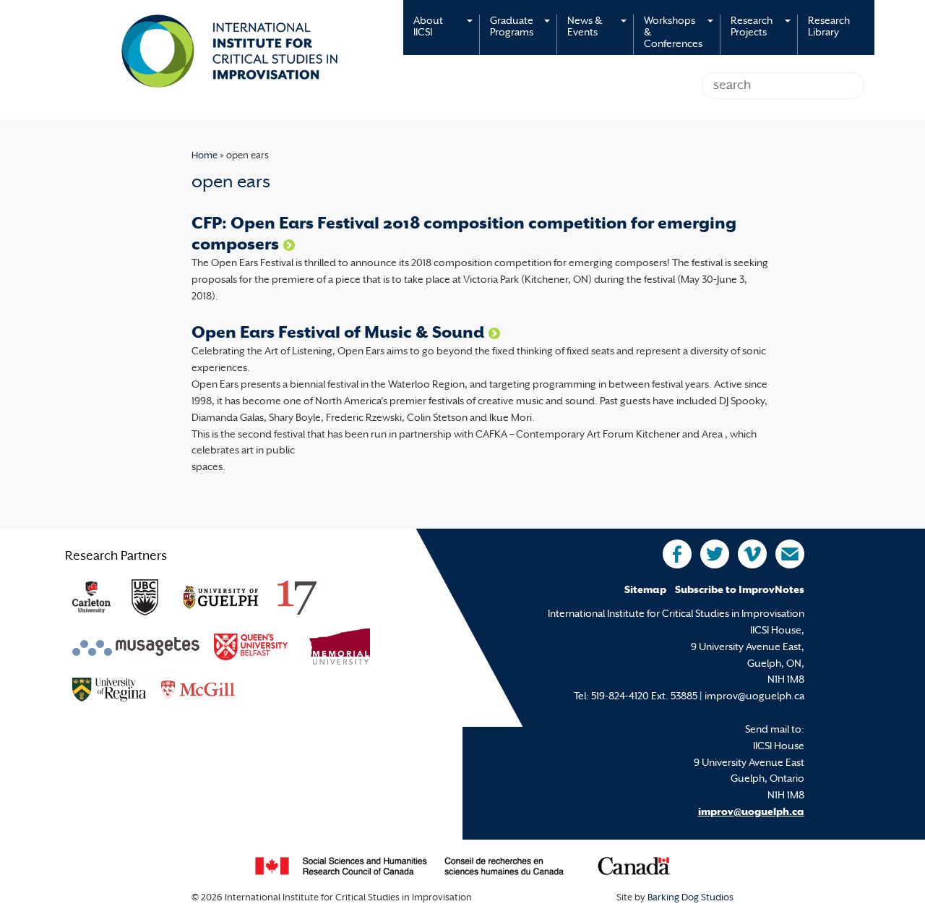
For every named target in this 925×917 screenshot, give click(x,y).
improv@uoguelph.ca (751, 812)
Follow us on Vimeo (752, 553)
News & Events (584, 27)
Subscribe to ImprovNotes (739, 590)
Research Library (829, 27)
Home (205, 156)
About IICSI (428, 27)
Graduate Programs (511, 27)
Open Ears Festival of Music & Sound (338, 333)
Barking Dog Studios (690, 898)
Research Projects (752, 27)
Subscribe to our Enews (789, 553)
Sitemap (645, 590)
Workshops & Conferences (673, 33)
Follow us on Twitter (714, 553)
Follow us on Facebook (677, 553)
